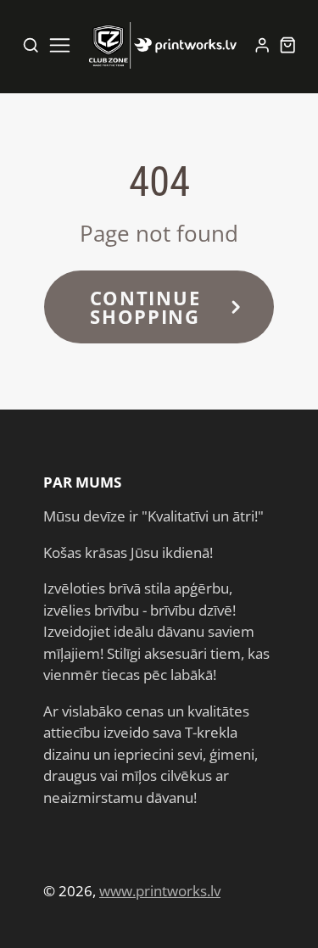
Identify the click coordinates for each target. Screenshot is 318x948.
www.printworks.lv (159, 891)
